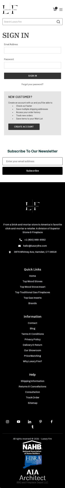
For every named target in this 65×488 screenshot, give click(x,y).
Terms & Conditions (32, 334)
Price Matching (32, 356)
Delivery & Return (32, 345)
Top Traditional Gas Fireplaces (32, 292)
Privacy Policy (33, 339)
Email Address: (11, 44)
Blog (32, 328)
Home (32, 276)
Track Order (32, 397)
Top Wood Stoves (32, 281)
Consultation (32, 392)
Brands (32, 303)
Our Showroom (32, 350)
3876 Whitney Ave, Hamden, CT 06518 (34, 252)
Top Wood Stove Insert (32, 287)
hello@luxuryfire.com (35, 246)
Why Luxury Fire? (32, 361)
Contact (32, 323)
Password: (9, 59)
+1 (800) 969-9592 (35, 239)
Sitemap (32, 403)
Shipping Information (32, 381)
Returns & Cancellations (32, 386)
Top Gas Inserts (33, 298)
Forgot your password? (32, 84)
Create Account (24, 126)
